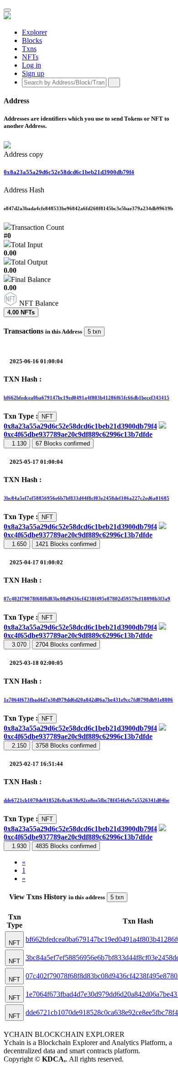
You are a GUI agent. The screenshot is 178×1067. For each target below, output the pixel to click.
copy (36, 154)
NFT (47, 416)
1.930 (19, 846)
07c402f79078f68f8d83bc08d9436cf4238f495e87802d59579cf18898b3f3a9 (87, 598)
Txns (29, 49)
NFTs (30, 57)
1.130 (19, 443)
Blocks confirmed (63, 443)
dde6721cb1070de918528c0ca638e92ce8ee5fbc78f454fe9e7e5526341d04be (86, 800)
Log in (31, 65)
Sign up (33, 73)
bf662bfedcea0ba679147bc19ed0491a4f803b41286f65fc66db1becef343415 (86, 397)
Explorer (34, 32)
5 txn (94, 331)
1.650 (19, 544)
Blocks (32, 40)
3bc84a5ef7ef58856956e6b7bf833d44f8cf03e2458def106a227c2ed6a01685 (86, 498)
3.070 (19, 644)
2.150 (19, 745)
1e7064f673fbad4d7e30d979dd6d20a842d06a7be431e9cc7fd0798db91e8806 (88, 699)
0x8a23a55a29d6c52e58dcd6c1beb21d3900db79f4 (69, 172)
